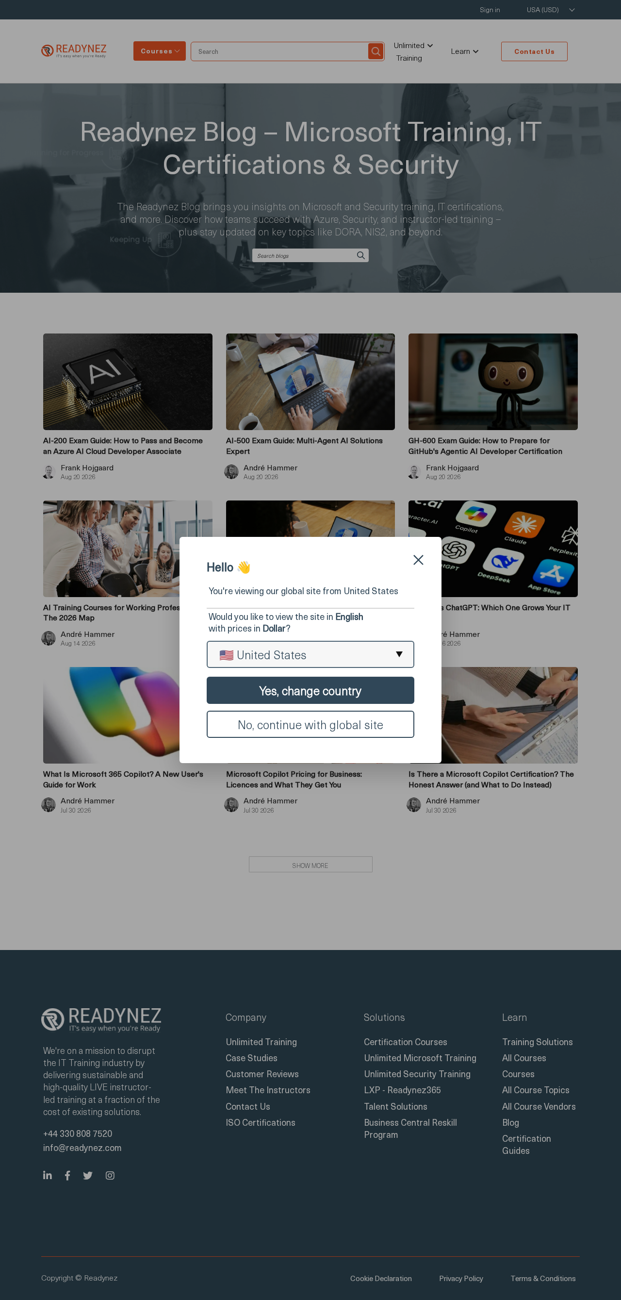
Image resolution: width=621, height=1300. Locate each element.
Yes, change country (310, 690)
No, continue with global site (310, 724)
